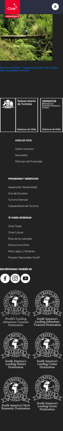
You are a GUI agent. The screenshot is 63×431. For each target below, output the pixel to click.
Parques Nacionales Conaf (23, 257)
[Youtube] (25, 278)
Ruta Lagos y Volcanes (21, 251)
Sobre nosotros (24, 149)
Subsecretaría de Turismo (23, 206)
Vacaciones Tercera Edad (22, 187)
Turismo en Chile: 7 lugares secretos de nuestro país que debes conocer (29, 69)
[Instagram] (15, 278)
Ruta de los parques (20, 238)
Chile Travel (15, 226)
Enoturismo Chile (18, 245)
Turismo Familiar (18, 199)
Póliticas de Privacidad (28, 161)
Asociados (21, 155)
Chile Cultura (15, 232)
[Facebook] (5, 278)
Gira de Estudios (18, 193)
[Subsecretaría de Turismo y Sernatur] (31, 114)
